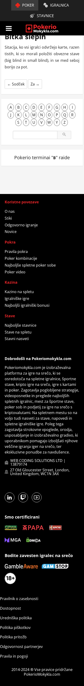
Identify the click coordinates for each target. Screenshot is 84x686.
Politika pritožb (13, 636)
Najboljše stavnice (20, 325)
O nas (10, 211)
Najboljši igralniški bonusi (27, 305)
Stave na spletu (18, 332)
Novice (11, 231)
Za (35, 84)
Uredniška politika (16, 617)
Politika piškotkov (15, 627)
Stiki (8, 218)
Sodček (15, 84)
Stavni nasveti (17, 338)
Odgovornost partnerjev (21, 646)
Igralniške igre (17, 298)
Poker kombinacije (21, 258)
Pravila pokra (16, 251)
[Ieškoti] (64, 135)
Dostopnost (10, 608)
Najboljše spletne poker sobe (30, 265)
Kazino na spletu (19, 291)
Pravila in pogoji (14, 656)
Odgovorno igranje (21, 225)
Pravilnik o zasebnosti (19, 598)
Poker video (15, 272)
